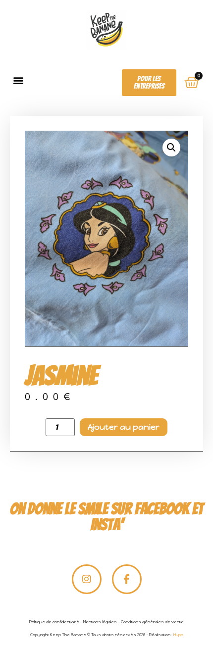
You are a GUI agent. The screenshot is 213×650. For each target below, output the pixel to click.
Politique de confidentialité (54, 621)
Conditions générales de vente (152, 621)
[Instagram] (87, 579)
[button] (18, 80)
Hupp (178, 634)
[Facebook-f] (127, 579)
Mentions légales (100, 621)
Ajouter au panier (124, 427)
